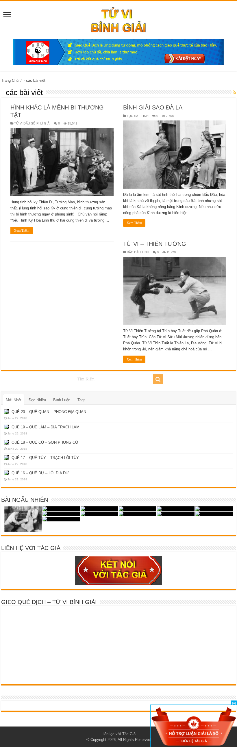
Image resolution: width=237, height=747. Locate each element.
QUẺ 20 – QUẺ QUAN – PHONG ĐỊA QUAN (49, 412)
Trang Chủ (9, 80)
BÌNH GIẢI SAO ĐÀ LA (152, 107)
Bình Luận (61, 400)
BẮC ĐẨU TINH (138, 252)
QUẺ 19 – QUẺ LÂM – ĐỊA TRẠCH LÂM (45, 427)
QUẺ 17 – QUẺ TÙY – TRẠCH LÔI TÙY (45, 458)
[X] (234, 703)
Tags (81, 400)
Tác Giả (129, 734)
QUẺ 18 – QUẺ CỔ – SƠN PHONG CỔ (45, 442)
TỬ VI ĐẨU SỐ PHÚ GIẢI (32, 123)
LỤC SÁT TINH (138, 116)
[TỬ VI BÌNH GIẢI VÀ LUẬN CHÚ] (118, 19)
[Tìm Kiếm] (158, 379)
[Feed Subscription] (234, 92)
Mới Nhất (13, 400)
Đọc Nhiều (37, 400)
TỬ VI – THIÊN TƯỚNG (154, 244)
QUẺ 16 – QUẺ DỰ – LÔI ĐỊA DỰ (40, 473)
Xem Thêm (21, 230)
